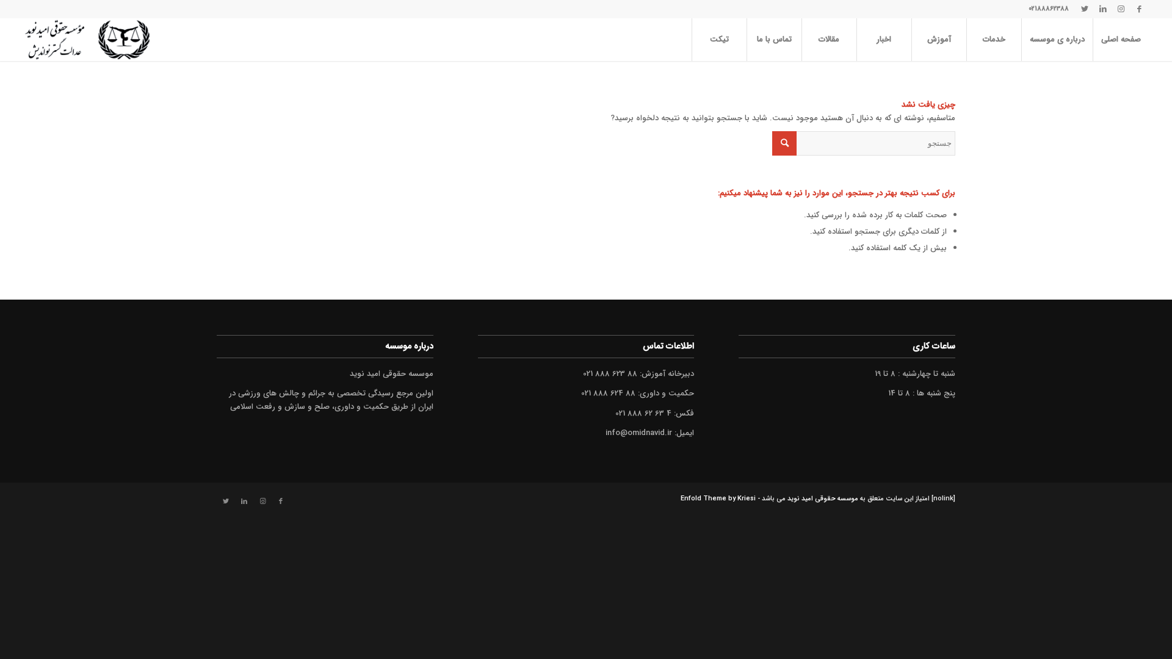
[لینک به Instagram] (1121, 9)
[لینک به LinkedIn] (1103, 9)
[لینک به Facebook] (1139, 9)
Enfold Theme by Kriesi (718, 499)
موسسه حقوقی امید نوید (822, 499)
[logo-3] (87, 39)
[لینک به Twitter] (1085, 9)
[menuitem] (1121, 39)
